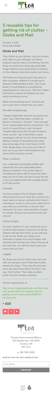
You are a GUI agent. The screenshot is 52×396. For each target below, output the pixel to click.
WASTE (8, 303)
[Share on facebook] (11, 311)
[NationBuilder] (28, 381)
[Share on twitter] (16, 311)
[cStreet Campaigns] (23, 381)
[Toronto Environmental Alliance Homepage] (26, 5)
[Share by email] (5, 311)
